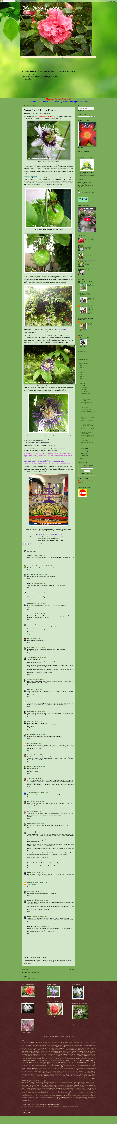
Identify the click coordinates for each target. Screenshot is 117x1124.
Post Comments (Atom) (33, 972)
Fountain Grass (78, 1062)
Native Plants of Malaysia (37, 1080)
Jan (28, 743)
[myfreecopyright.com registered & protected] (86, 194)
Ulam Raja (41, 1095)
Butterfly (23, 1051)
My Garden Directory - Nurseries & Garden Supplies (85, 294)
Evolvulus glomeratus (53, 1060)
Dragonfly (37, 1058)
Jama (28, 891)
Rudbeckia (28, 1089)
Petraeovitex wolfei (41, 1085)
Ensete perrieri (68, 1058)
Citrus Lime (43, 1054)
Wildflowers (49, 1097)
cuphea (39, 1057)
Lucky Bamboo (88, 1074)
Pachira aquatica (53, 1082)
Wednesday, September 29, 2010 (39, 916)
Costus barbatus (62, 1055)
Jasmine (82, 1071)
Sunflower (35, 1092)
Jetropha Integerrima (25, 1072)
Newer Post (25, 969)
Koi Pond (75, 1072)
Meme (47, 1077)
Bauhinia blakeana (87, 1046)
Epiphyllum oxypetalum (83, 1058)
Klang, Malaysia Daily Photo (87, 306)
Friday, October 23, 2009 (42, 900)
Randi (28, 689)
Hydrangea (74, 1069)
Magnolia (38, 1075)
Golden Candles (84, 440)
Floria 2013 (33, 1062)
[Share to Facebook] (29, 544)
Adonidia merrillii (69, 1042)
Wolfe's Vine (70, 1097)
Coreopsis (43, 1055)
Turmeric (88, 1094)
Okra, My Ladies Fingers (86, 409)
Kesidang (59, 1072)
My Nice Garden (42, 9)
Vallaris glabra (62, 1095)
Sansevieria (61, 1089)
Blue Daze (38, 1049)
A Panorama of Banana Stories (88, 254)
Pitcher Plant (84, 1085)
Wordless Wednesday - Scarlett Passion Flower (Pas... (87, 425)
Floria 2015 (44, 1062)
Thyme (35, 1094)
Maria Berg (30, 734)
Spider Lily (78, 1091)
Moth (89, 1077)
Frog (90, 1062)
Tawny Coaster (73, 1092)
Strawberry (88, 1091)
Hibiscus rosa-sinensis (26, 1068)
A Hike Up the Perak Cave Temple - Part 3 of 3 (87, 406)
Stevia (82, 1091)
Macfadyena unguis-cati (29, 1075)
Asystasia (60, 1045)
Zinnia (22, 1100)
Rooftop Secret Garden (53, 57)
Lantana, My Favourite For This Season (87, 433)
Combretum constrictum (83, 1054)
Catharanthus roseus (26, 1052)
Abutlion (40, 1042)
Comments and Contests (86, 397)
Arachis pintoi (28, 1045)
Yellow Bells (33, 1098)
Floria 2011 (93, 1060)
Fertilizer (59, 1060)
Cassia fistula (76, 1051)
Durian (42, 1058)
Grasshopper (24, 1065)
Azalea (37, 1046)
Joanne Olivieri (31, 792)
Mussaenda (77, 1078)
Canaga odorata (44, 1051)
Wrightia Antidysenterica (79, 1097)
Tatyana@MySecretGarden (33, 565)
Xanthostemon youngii (25, 1098)
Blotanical (31, 1049)
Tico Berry (46, 1094)
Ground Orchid (45, 1065)
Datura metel (57, 1057)
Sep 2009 (83, 448)
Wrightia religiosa (90, 1097)
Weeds (38, 1097)
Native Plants (44, 57)
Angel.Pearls (30, 711)
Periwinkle (28, 1085)
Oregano (23, 1082)
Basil (63, 1046)
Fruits (94, 1062)
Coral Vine (37, 1055)
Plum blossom (91, 1085)
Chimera (78, 1052)
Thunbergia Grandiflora (26, 1094)
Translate (89, 110)
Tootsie (29, 778)
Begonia (44, 1048)
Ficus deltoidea (66, 1060)
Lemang (33, 1074)
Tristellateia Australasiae (80, 1094)
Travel (66, 1094)
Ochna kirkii (73, 1080)
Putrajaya (28, 1088)
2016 (81, 370)
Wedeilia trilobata (32, 1097)
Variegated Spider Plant (71, 1095)
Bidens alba (50, 1048)
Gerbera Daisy (57, 1064)
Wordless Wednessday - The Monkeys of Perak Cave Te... (87, 437)
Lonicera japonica (65, 1074)
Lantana (23, 1074)
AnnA (28, 721)
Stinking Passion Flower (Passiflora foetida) (37, 876)
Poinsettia (30, 1086)
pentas (81, 1083)
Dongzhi (32, 1058)
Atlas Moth (28, 1046)
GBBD (44, 1064)
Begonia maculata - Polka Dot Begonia (90, 286)
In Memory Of (25, 1071)
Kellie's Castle (51, 1072)
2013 (81, 376)
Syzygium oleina (53, 1092)
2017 (81, 367)
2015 (81, 372)
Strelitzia (92, 1091)
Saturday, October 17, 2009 (38, 766)
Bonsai (54, 1049)
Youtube (67, 1098)
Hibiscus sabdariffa (67, 1068)
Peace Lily (61, 1083)
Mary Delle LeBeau (32, 574)
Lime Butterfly (52, 1074)
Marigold (79, 1075)
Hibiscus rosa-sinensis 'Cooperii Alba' (55, 1068)
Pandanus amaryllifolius (66, 1082)
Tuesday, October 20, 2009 (36, 891)
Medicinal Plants (86, 1075)
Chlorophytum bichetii (86, 1052)
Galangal (25, 1064)
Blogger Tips (24, 1049)
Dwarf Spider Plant (48, 1058)
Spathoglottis (45, 1091)
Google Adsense (90, 1064)
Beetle (40, 1048)
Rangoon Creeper (74, 1088)
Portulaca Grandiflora (67, 1086)
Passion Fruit (60, 546)
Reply (28, 561)
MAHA (42, 1075)
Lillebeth (29, 701)
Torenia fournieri (53, 1094)
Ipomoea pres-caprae (62, 1071)
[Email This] (24, 544)
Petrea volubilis (49, 1085)
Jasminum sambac (90, 1071)
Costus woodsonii (81, 1055)
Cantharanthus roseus (53, 1051)
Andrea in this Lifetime (85, 337)
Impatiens (93, 1069)
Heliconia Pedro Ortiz (86, 1065)
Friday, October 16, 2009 (39, 555)
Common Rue (25, 1055)
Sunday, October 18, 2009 (38, 823)
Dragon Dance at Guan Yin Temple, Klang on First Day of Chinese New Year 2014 (90, 310)
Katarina (29, 766)
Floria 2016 (51, 1062)
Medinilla (94, 1075)
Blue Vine (44, 1049)
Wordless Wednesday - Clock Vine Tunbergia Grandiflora (88, 412)
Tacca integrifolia (60, 1092)
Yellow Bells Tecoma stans (87, 415)
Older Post (71, 969)
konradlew (62, 1036)
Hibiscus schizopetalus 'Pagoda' (88, 1068)
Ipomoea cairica (44, 1071)
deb (28, 811)
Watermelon (25, 1097)
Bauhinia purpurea (29, 1048)
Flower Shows (65, 1062)
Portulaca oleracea (78, 1086)
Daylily (62, 1057)
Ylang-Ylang (61, 1098)
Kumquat (80, 1072)
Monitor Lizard (73, 1077)
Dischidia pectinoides (90, 1057)
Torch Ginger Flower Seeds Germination (89, 239)
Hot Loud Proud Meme (60, 1069)
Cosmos (48, 1055)
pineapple (77, 1085)
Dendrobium (68, 1057)
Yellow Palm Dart (40, 1098)
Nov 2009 (83, 389)
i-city (89, 1069)
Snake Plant (29, 1091)
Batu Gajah (71, 1046)
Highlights (62, 57)
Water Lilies (93, 1095)
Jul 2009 (83, 453)
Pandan (59, 1082)
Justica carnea (33, 1072)
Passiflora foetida (28, 1083)
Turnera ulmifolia (30, 1095)
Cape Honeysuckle (63, 1051)
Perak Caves (87, 1083)
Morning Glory (84, 1077)
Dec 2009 (83, 387)
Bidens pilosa (57, 1048)
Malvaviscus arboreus (50, 1075)
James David (30, 657)
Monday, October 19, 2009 (38, 872)
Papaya (74, 1082)
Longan (58, 1074)
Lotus (82, 1074)
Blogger (72, 1036)
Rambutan (68, 1088)
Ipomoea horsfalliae (52, 1071)
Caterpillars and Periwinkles (88, 270)
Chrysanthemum (36, 1054)
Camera (37, 1051)
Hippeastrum (51, 1069)
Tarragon (66, 1092)
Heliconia (59, 1065)
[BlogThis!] (26, 544)
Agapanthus (88, 1042)
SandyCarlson (30, 882)
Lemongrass (38, 1074)
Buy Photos (68, 57)
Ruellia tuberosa (35, 1089)
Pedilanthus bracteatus (68, 1083)
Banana (53, 1046)
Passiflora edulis (35, 546)
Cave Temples (41, 1052)
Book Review (60, 1049)
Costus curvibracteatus (71, 1055)
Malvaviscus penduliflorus (61, 1075)
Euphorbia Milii (40, 1060)
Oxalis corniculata (30, 1082)
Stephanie (29, 679)
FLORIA (74, 1060)
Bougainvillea (68, 1049)
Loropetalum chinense (75, 1074)
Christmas (29, 1054)
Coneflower (31, 1055)
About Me (29, 57)
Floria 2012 (26, 1062)
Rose (87, 1088)
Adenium (62, 1042)
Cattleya (35, 1052)
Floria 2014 (39, 1062)
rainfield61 (30, 624)
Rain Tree (47, 1088)
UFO (37, 1095)
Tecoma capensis (81, 1092)
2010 (81, 383)
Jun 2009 (83, 455)
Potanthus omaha (88, 1086)
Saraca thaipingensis (68, 1089)
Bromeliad (75, 1049)
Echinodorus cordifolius (59, 1058)
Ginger (63, 1064)
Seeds (90, 1089)
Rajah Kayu (62, 1088)
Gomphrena (82, 1064)
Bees (36, 1048)
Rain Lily (42, 1088)
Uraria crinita (47, 1095)
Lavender (28, 1074)
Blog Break (92, 1048)
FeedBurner (89, 473)
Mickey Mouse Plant (53, 1077)
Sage (40, 1089)
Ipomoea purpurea (70, 1071)
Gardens (39, 1064)
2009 (81, 385)
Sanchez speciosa (53, 1089)
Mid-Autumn (62, 1077)
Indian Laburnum (33, 1071)
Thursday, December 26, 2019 (43, 926)
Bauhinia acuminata (78, 1046)
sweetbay (29, 823)
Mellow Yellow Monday (39, 1077)
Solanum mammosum (37, 1091)
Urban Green (30, 647)
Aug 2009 (83, 451)
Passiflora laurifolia (44, 546)
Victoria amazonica (85, 1095)
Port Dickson (58, 1086)
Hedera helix (53, 1065)
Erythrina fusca (91, 1058)
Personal (33, 1085)
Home (24, 57)
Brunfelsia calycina (83, 1049)
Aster (49, 1045)
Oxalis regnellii (38, 1082)
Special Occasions (53, 1091)
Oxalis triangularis (45, 1082)
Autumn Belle (40, 544)
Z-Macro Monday (82, 1098)
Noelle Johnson (31, 592)
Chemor (70, 1052)
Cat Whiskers (84, 1051)
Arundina (35, 1045)
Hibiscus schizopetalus (76, 1068)
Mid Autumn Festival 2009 (87, 442)
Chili (74, 1052)
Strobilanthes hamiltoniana (26, 1092)
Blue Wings (50, 1049)
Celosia (65, 1052)
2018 (81, 365)
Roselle (93, 1088)
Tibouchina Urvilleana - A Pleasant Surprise (86, 394)
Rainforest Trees (54, 1088)
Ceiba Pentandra (49, 1052)
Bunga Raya (92, 1049)
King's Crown (64, 1072)
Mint (68, 1077)
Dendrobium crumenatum (78, 1057)
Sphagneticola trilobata (64, 1091)
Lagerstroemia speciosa (88, 1072)
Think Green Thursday (90, 1092)
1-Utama (29, 546)
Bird (63, 1048)
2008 (81, 458)
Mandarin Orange (71, 1075)
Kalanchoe (40, 1072)
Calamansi (31, 1051)
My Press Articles (36, 57)
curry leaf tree (46, 1057)
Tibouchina (40, 1094)
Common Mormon (92, 1054)
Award (32, 1046)
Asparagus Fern (42, 1045)
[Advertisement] (60, 63)
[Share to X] (27, 544)
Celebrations (57, 1052)
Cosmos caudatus (54, 1055)
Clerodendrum (60, 1054)
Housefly (68, 1069)
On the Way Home (89, 339)
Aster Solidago (54, 1045)
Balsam (49, 1046)
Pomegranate (46, 1086)
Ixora (77, 1071)
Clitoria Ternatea (68, 1054)
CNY (75, 1054)
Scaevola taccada (77, 1089)
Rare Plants (81, 1088)
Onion (87, 1080)
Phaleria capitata (61, 1085)
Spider (72, 1091)
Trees (72, 1094)
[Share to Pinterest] (30, 544)
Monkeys (78, 1077)
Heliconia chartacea (67, 1065)
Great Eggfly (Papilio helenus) (35, 1065)
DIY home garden (25, 1058)
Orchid (91, 1080)
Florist (57, 1062)
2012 (81, 378)
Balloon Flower (43, 1046)
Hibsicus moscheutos (44, 1069)
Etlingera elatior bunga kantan (28, 1060)
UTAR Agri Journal (82, 359)
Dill (84, 1057)
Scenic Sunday (84, 1089)
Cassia (70, 1051)
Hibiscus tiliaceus (34, 1069)
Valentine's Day (54, 1095)
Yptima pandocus (74, 1098)
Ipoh (39, 1071)
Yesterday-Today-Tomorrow (51, 1098)
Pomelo (52, 1086)
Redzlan (29, 872)
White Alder (43, 1097)
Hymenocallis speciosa (82, 1069)
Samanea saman (46, 1089)
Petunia (55, 1085)
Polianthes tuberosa (37, 1086)
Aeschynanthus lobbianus (79, 1042)
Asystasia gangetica (68, 1045)
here (61, 184)
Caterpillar (91, 1051)
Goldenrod (76, 1064)
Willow (64, 1097)
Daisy (52, 1057)
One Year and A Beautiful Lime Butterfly (88, 263)
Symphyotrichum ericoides (43, 1092)
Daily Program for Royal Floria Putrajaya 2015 (90, 298)
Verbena (79, 1095)
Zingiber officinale (91, 1098)
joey (28, 638)
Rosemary (23, 1089)
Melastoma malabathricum (27, 1077)
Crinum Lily (34, 1057)
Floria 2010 (84, 1060)
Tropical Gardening (85, 322)
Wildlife (56, 1097)
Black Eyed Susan (85, 1048)
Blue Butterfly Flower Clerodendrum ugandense (90, 247)
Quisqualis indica (35, 1088)
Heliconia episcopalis (77, 1065)
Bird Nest (68, 1048)
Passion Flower (52, 546)
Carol (28, 754)
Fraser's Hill (85, 1062)
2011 (81, 381)
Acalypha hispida (47, 1042)
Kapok (45, 1072)
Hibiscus (58, 1067)
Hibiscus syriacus (25, 1069)
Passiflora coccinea (86, 1082)
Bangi (58, 1046)
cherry (28, 801)
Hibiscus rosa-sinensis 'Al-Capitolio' (40, 1068)
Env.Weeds (74, 1058)
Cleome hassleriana (51, 1054)
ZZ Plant (27, 1100)
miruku (29, 916)
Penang (76, 1083)
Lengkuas (45, 1074)
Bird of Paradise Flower (75, 1048)
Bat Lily (66, 1046)
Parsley (79, 1082)
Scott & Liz (30, 603)
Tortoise (61, 1094)
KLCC (70, 1072)
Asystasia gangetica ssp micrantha (82, 1045)
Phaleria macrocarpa (69, 1085)
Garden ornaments (32, 1064)
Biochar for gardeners (89, 324)
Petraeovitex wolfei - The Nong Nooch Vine (86, 403)
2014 (81, 374)
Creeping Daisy (28, 1057)
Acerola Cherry (55, 1042)
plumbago (23, 1086)
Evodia (46, 1060)
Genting (51, 1064)
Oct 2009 (83, 391)
